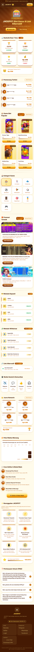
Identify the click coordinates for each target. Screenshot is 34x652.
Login (5, 633)
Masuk (23, 4)
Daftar (29, 4)
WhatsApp (24, 630)
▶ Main (9, 141)
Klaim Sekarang (8, 240)
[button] (17, 576)
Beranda (5, 628)
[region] (17, 144)
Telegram (21, 628)
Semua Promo (28, 218)
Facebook (25, 633)
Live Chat (9, 640)
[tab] (6, 182)
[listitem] (17, 368)
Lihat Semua (29, 79)
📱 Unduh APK (11, 29)
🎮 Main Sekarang (22, 29)
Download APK (8, 642)
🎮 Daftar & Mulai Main (17, 495)
